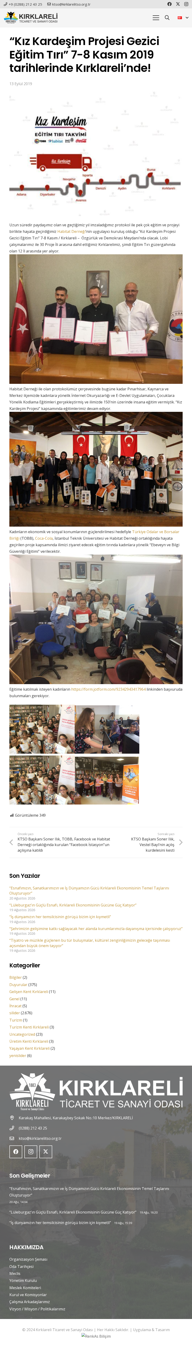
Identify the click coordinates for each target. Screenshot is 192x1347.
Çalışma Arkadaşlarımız (29, 1301)
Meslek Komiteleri (25, 1287)
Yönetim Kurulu (23, 1280)
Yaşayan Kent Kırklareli (29, 1048)
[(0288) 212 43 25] (14, 1128)
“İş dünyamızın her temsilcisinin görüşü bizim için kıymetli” (60, 916)
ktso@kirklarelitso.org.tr (40, 1138)
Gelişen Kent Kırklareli (28, 991)
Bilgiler (15, 977)
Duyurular (18, 984)
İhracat (15, 1005)
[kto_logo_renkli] (30, 18)
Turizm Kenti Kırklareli (29, 1027)
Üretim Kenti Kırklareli (28, 1041)
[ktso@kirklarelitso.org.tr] (14, 1138)
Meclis (14, 1273)
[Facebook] (169, 4)
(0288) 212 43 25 (33, 1128)
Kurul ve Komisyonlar (28, 1294)
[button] (156, 17)
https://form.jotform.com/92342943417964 (108, 689)
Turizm (15, 1020)
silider (14, 1012)
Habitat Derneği (71, 231)
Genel (14, 998)
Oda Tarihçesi (21, 1266)
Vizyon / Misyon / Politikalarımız (37, 1309)
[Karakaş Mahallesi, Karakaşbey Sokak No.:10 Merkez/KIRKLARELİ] (14, 1118)
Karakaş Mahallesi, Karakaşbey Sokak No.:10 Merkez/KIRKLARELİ (76, 1117)
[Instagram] (186, 4)
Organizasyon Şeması (28, 1259)
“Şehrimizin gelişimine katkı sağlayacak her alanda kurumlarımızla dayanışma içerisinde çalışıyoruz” (96, 928)
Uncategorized (22, 1034)
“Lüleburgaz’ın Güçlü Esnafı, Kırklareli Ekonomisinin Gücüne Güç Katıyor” (73, 905)
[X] (178, 4)
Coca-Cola (44, 538)
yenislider (17, 1055)
